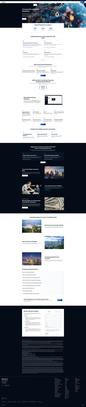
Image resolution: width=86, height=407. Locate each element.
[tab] (49, 312)
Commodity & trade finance (58, 380)
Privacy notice (9, 401)
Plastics (66, 395)
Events (76, 382)
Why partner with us (77, 387)
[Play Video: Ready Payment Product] (53, 99)
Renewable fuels (67, 397)
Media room (76, 391)
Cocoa (66, 382)
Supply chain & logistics (57, 395)
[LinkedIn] (2, 385)
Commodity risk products (58, 381)
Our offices (76, 389)
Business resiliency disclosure (32, 401)
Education (76, 381)
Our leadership (77, 388)
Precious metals (67, 396)
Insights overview (77, 379)
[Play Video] (45, 104)
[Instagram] (8, 385)
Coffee (66, 383)
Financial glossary (77, 383)
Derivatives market (57, 383)
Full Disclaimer (48, 342)
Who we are (76, 386)
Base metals (66, 380)
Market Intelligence (77, 380)
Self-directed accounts (57, 394)
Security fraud (14, 401)
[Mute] (59, 104)
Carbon (66, 381)
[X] (4, 385)
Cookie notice (19, 401)
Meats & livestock (67, 394)
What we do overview (57, 379)
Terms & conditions (4, 401)
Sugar (65, 398)
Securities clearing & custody (58, 393)
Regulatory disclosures (25, 401)
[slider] (53, 104)
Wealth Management (57, 396)
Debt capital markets (57, 382)
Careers (76, 390)
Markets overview (67, 379)
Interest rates (66, 393)
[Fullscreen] (61, 104)
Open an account (40, 401)
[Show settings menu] (60, 104)
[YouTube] (6, 385)
